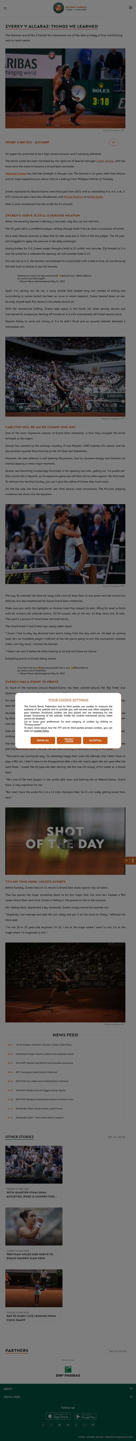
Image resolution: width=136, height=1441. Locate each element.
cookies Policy (41, 731)
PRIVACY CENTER (69, 740)
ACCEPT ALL (95, 740)
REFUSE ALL (43, 740)
